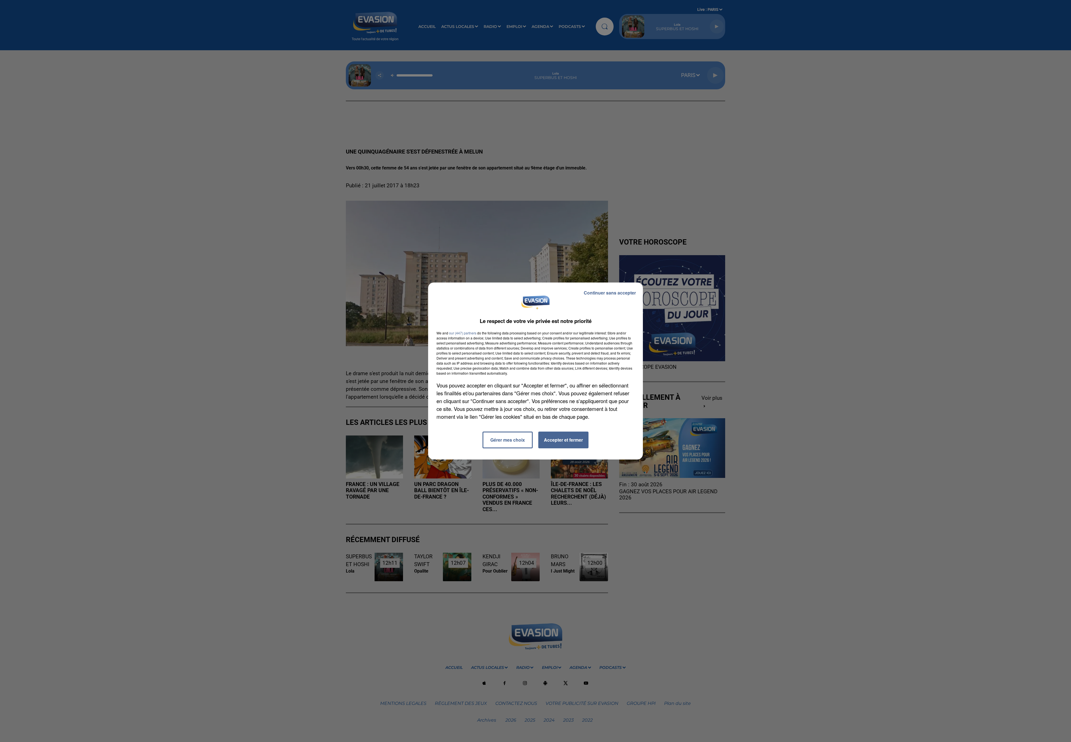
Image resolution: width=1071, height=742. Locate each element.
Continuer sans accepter (610, 292)
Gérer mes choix (507, 440)
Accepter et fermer (563, 440)
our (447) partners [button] (462, 333)
